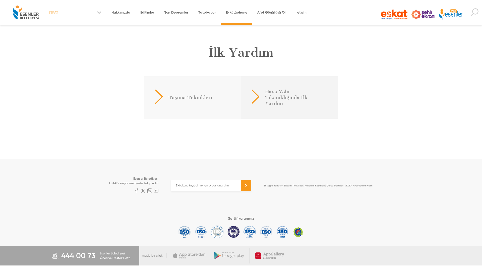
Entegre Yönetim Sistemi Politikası (283, 185)
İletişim (301, 12)
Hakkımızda (120, 12)
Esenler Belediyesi (26, 13)
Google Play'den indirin (229, 255)
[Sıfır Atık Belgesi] (298, 232)
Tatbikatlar (207, 12)
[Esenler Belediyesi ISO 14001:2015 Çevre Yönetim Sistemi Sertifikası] (201, 232)
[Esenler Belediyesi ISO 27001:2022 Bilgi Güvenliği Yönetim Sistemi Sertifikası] (217, 232)
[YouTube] (156, 191)
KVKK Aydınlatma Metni (359, 185)
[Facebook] (136, 191)
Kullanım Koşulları (315, 185)
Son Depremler (176, 12)
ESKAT (394, 15)
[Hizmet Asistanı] (474, 12)
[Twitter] (143, 191)
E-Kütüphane (236, 12)
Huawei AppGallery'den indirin (270, 255)
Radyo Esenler (451, 14)
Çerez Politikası (335, 185)
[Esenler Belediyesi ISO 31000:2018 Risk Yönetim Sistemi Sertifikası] (250, 232)
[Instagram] (149, 191)
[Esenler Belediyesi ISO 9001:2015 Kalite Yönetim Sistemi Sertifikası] (185, 232)
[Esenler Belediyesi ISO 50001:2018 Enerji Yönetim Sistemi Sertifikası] (282, 232)
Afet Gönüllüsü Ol (271, 12)
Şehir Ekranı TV (423, 14)
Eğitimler (147, 12)
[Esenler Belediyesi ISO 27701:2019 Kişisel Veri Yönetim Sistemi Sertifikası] (233, 232)
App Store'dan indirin (189, 255)
